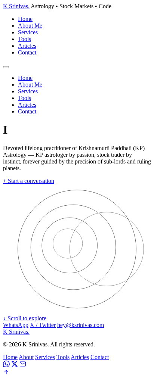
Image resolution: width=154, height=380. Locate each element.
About (26, 357)
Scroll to (24, 318)
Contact (27, 52)
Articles (27, 46)
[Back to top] (6, 373)
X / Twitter (43, 325)
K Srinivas (16, 6)
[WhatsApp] (7, 365)
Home (25, 19)
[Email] (22, 365)
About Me (30, 25)
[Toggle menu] (6, 67)
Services (28, 32)
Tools (24, 39)
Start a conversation (28, 181)
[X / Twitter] (15, 365)
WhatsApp (15, 325)
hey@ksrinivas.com (80, 325)
